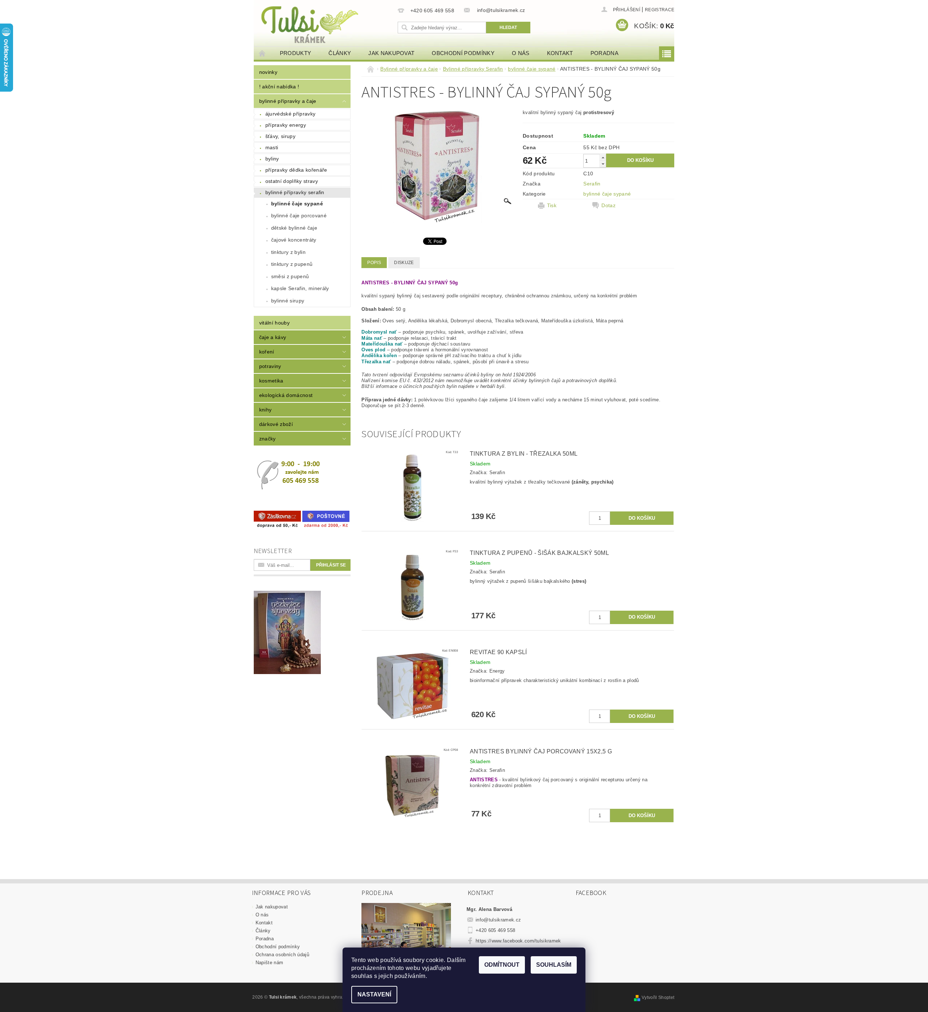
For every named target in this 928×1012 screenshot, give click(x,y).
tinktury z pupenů (291, 264)
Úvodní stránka (262, 53)
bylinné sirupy (287, 301)
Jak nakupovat (391, 53)
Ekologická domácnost (285, 395)
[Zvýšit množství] (603, 157)
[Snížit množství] (603, 163)
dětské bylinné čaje (294, 228)
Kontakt (560, 53)
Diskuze (404, 262)
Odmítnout (501, 965)
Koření (266, 352)
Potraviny (270, 366)
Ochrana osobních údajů (282, 954)
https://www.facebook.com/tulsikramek (518, 941)
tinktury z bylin (288, 252)
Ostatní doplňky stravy (291, 181)
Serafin (591, 184)
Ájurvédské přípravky (290, 114)
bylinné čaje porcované (299, 215)
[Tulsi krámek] (324, 24)
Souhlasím (553, 965)
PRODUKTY (295, 53)
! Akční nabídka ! (279, 86)
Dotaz (608, 205)
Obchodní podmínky (463, 53)
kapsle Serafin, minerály (300, 288)
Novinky (268, 72)
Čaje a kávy (272, 337)
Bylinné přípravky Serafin (294, 192)
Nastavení (374, 994)
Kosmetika (271, 381)
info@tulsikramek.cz (498, 920)
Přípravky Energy (285, 125)
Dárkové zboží (276, 424)
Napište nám (269, 962)
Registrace (659, 9)
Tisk (551, 205)
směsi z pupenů (290, 276)
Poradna (604, 53)
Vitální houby (274, 323)
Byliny (272, 159)
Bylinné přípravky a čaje (287, 101)
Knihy (265, 410)
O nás (521, 53)
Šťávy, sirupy (280, 136)
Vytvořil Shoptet (658, 997)
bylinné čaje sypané (297, 203)
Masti (271, 147)
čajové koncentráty (293, 240)
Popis (374, 262)
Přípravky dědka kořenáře (296, 170)
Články (339, 53)
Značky (267, 439)
